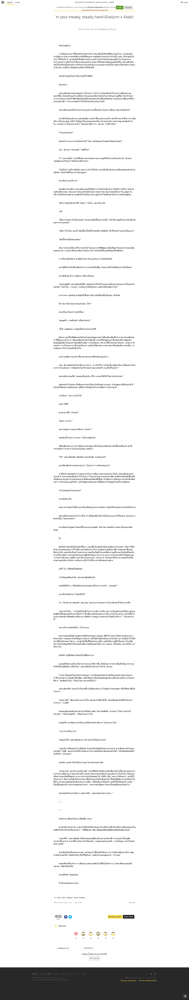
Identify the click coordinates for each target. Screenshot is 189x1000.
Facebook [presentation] (88, 948)
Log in (95, 958)
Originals (42, 974)
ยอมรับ (119, 7)
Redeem (63, 974)
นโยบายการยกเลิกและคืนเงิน (148, 980)
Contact (77, 974)
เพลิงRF (111, 2)
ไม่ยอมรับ (128, 7)
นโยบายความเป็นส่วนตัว (95, 7)
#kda (63, 897)
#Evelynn (82, 897)
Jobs (83, 974)
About (70, 974)
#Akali (75, 897)
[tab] (63, 948)
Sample (55, 974)
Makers (9, 2)
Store (17, 2)
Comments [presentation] (63, 948)
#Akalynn (69, 897)
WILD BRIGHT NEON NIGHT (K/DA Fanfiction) (91, 2)
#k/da (59, 897)
